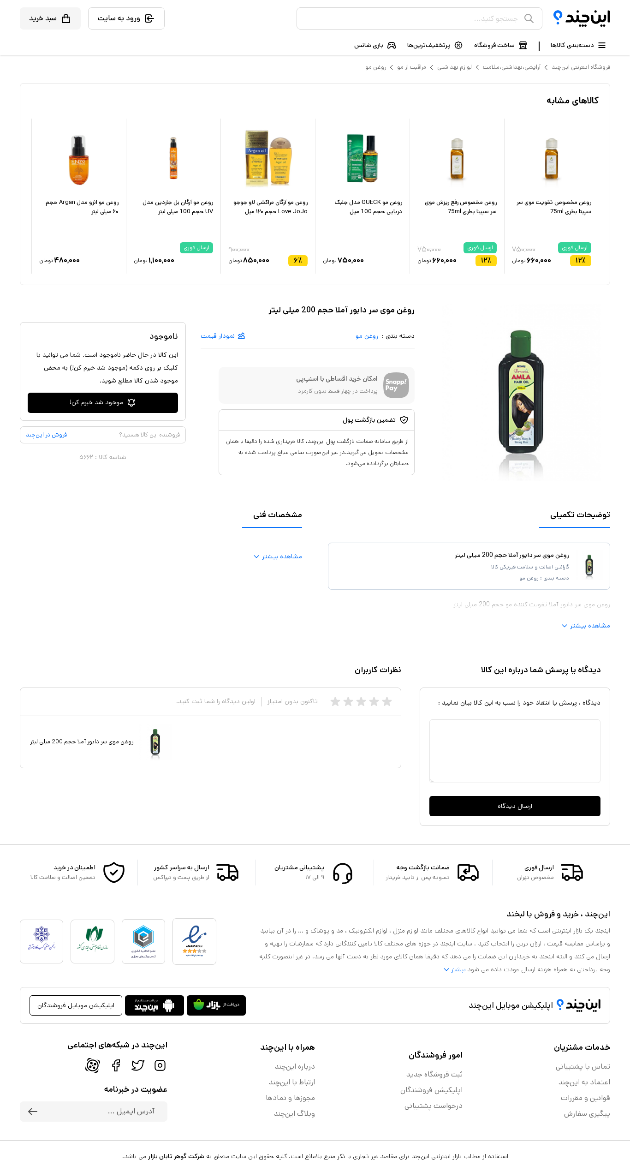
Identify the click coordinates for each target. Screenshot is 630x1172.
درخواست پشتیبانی (433, 1105)
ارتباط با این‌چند (292, 1082)
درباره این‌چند (295, 1066)
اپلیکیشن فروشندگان (431, 1090)
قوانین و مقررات (585, 1098)
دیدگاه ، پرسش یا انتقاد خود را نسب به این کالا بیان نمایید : (519, 702)
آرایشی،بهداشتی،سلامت (512, 67)
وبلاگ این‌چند (294, 1113)
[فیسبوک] (115, 1065)
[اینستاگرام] (160, 1065)
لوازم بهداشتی (454, 67)
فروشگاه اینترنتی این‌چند (581, 67)
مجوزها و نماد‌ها (290, 1098)
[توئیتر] (138, 1065)
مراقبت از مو (411, 67)
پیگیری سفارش (587, 1113)
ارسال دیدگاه (515, 806)
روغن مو (375, 67)
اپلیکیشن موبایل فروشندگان (75, 1005)
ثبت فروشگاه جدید (434, 1074)
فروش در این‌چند (46, 435)
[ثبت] (32, 1111)
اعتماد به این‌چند (584, 1082)
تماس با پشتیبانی (583, 1066)
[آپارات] (92, 1065)
